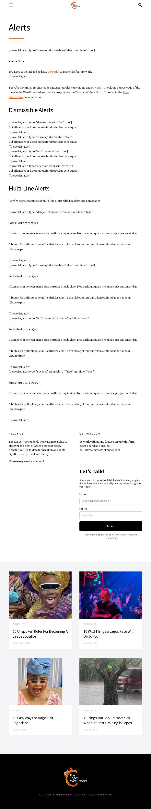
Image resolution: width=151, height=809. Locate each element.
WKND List (19, 624)
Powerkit (53, 72)
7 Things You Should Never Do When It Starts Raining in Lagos (107, 720)
